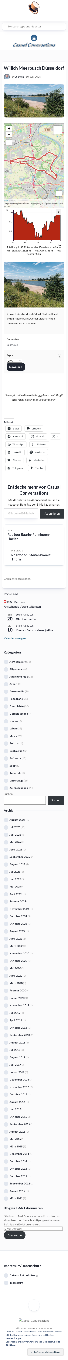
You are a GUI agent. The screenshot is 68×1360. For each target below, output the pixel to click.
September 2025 (19, 856)
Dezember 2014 (19, 1153)
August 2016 (17, 1101)
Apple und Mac (18, 676)
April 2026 (15, 849)
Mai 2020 (15, 968)
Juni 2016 (15, 1109)
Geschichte (16, 706)
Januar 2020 (16, 998)
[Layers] (57, 130)
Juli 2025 (14, 871)
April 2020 (15, 975)
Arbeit (13, 683)
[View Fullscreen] (9, 142)
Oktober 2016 (18, 1094)
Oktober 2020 (18, 960)
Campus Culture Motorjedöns (34, 630)
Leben (13, 728)
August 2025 (17, 864)
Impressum (16, 1282)
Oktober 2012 (18, 1176)
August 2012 (17, 1191)
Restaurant (16, 750)
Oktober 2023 (18, 923)
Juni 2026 (15, 834)
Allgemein (15, 669)
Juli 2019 (14, 1012)
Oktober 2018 (18, 1027)
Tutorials (15, 773)
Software (15, 758)
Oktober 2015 (18, 1116)
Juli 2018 (14, 1049)
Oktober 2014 (18, 1161)
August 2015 (17, 1131)
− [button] (9, 134)
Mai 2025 (15, 886)
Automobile (16, 691)
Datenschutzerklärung (23, 1275)
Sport (13, 765)
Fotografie (16, 698)
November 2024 (19, 908)
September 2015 (19, 1124)
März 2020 (15, 983)
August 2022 (17, 931)
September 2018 (19, 1035)
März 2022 (15, 945)
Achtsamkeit (17, 661)
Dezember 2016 (19, 1079)
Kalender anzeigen (15, 638)
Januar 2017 (16, 1072)
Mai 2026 (15, 842)
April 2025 (15, 894)
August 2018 (17, 1042)
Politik (13, 743)
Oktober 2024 (18, 916)
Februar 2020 (17, 990)
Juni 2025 (15, 879)
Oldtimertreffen (26, 619)
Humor (13, 721)
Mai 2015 (15, 1138)
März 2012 (15, 1198)
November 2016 (19, 1087)
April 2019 (15, 1020)
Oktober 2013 (18, 1168)
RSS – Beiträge (15, 602)
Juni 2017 (15, 1064)
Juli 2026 (14, 827)
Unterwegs (16, 780)
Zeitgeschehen (18, 787)
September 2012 (19, 1183)
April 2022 (15, 938)
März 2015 (15, 1146)
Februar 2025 (17, 901)
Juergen (19, 76)
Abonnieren (52, 513)
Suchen (8, 793)
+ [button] (9, 128)
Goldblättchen (18, 713)
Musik (13, 736)
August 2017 (17, 1057)
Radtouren (12, 344)
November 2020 (19, 953)
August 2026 (17, 819)
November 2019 (19, 1005)
